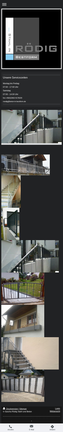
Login (57, 408)
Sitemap (23, 409)
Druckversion (12, 409)
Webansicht (55, 411)
